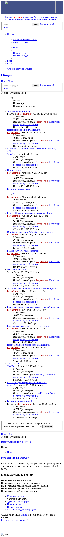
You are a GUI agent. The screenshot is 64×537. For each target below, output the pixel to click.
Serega (10, 154)
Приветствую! (14, 170)
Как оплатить (50, 17)
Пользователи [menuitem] (20, 53)
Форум (24, 19)
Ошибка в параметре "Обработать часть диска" (31, 232)
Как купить (39, 17)
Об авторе (28, 17)
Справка (52, 19)
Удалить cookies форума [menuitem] (19, 501)
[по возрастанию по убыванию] (34, 426)
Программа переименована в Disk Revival (28, 345)
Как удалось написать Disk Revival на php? (28, 326)
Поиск (35, 24)
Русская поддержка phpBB (14, 520)
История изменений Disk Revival (23, 130)
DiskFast (40, 393)
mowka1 (11, 385)
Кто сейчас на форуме (15, 457)
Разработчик (24, 113)
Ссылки (11, 34)
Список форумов (15, 496)
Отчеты (17, 19)
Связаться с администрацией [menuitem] (21, 509)
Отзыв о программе (17, 269)
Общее (6, 75)
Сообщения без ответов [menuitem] (25, 39)
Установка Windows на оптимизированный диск (31, 288)
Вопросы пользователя (18, 189)
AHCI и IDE (13, 363)
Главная (9, 17)
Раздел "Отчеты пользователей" (23, 250)
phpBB (24, 514)
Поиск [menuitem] (16, 47)
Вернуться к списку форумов (16, 442)
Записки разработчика (18, 111)
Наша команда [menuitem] (20, 55)
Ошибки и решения (37, 19)
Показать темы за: (13, 423)
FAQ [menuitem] (9, 61)
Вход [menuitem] (9, 63)
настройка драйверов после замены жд (27, 382)
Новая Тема (7, 81)
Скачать (9, 19)
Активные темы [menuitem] (21, 42)
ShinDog (11, 366)
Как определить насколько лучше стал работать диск (34, 307)
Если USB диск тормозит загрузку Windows (29, 213)
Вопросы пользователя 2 (19, 401)
